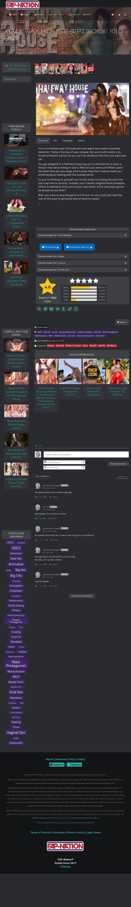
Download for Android (53, 269)
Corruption (16, 586)
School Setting (16, 712)
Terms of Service (40, 832)
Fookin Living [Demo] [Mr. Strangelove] (93, 391)
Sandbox (16, 707)
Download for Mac (51, 256)
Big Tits (47, 332)
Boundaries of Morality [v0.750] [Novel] (16, 453)
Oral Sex (71, 335)
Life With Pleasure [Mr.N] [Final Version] (70, 391)
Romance (16, 698)
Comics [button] (40, 14)
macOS (93, 345)
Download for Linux (52, 262)
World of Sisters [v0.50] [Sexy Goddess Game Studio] (16, 361)
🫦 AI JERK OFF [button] (55, 14)
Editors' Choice (73, 345)
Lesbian (22, 651)
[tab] (82, 235)
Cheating (16, 581)
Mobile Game (60, 335)
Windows (111, 345)
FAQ (71, 759)
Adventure (16, 553)
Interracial (10, 652)
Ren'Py (101, 345)
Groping (97, 332)
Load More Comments (82, 596)
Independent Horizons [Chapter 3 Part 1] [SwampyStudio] (16, 155)
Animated (16, 564)
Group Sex (16, 636)
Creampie (16, 591)
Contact (80, 759)
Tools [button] (88, 14)
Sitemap (65, 866)
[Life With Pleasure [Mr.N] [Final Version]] (70, 371)
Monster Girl (16, 687)
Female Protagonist (16, 621)
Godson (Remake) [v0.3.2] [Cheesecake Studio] (16, 221)
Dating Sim (16, 596)
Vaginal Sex (16, 732)
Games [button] (26, 14)
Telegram (75, 764)
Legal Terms (93, 832)
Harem (11, 646)
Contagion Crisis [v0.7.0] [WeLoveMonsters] (16, 188)
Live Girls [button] (73, 14)
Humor (21, 647)
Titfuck (16, 727)
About (49, 759)
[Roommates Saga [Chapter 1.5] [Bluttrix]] (117, 371)
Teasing (16, 722)
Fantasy (16, 610)
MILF (51, 335)
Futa (21, 627)
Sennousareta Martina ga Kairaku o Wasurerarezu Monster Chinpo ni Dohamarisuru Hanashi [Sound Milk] (46, 397)
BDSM (9, 570)
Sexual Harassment (85, 335)
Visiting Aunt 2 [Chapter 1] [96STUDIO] (16, 251)
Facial (54, 332)
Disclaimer (58, 832)
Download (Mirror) (79, 247)
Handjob (16, 641)
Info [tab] (55, 140)
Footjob (12, 627)
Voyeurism (100, 335)
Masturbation (41, 335)
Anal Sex (16, 558)
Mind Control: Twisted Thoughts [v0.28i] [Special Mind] (16, 393)
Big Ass (20, 569)
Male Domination (16, 656)
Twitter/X (58, 764)
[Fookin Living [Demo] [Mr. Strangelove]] (93, 371)
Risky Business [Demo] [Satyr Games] (16, 424)
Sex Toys (16, 717)
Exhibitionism (16, 600)
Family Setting (16, 605)
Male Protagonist (110, 332)
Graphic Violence (85, 332)
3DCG (39, 332)
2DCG (10, 542)
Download (50, 247)
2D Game (21, 543)
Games (50, 345)
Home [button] (14, 14)
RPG (22, 703)
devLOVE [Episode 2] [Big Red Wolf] (16, 280)
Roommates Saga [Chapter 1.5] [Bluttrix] (117, 391)
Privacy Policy (75, 832)
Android (60, 345)
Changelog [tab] (67, 140)
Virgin (16, 738)
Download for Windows (54, 235)
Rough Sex (12, 703)
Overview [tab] (43, 140)
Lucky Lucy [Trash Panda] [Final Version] (16, 482)
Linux (85, 345)
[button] (125, 15)
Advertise (61, 759)
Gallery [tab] (81, 140)
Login (39, 445)
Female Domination (67, 332)
